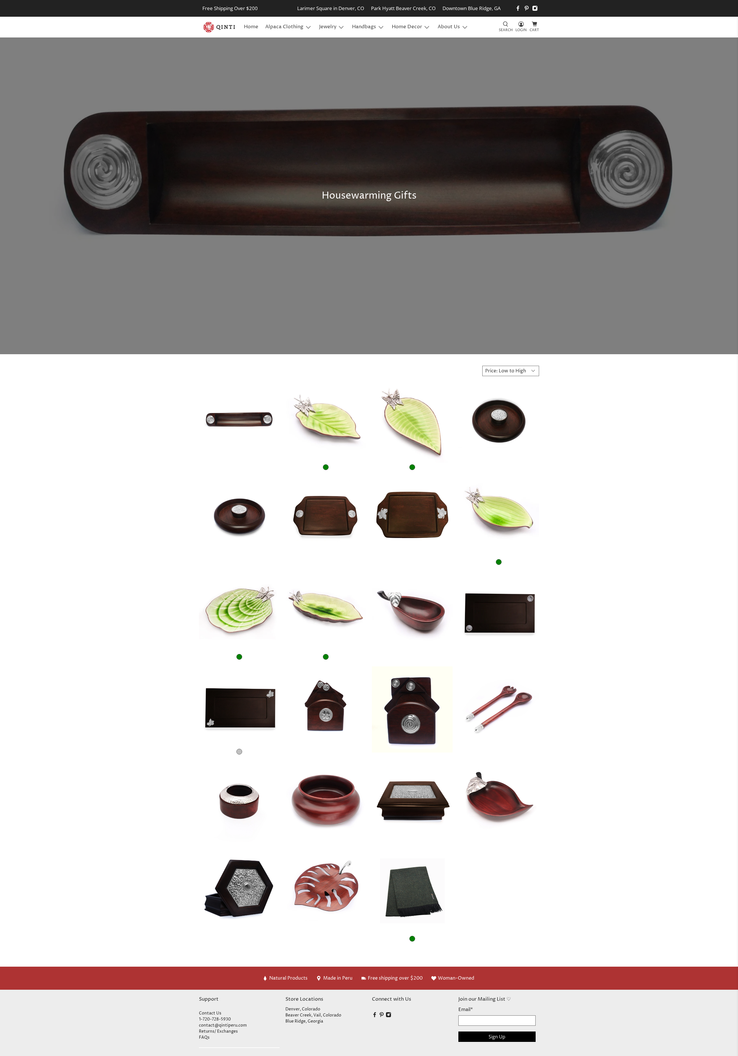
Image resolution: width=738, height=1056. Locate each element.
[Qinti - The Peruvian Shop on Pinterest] (526, 8)
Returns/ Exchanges (218, 1031)
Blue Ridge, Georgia (304, 1021)
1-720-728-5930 (215, 1019)
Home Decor (407, 26)
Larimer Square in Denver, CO (330, 8)
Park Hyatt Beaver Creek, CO (403, 8)
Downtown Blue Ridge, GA (472, 8)
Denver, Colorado (302, 1009)
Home (251, 26)
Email (465, 1009)
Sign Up (497, 1037)
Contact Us (210, 1013)
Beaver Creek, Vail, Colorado (313, 1015)
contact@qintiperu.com (223, 1025)
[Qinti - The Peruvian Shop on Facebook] (518, 8)
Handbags (364, 26)
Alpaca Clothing (284, 26)
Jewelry (327, 26)
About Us (449, 26)
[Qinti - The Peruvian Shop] (219, 27)
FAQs (204, 1037)
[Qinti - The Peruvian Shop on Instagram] (535, 8)
